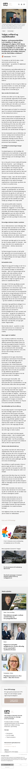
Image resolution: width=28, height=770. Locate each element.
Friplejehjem (7, 673)
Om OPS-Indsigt (10, 735)
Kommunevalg (10, 31)
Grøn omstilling (10, 612)
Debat (4, 31)
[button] (24, 4)
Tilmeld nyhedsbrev (11, 737)
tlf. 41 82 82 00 (7, 744)
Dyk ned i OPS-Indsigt (8, 520)
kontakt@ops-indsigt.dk (10, 746)
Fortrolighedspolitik (23, 754)
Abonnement (9, 733)
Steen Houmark (7, 56)
